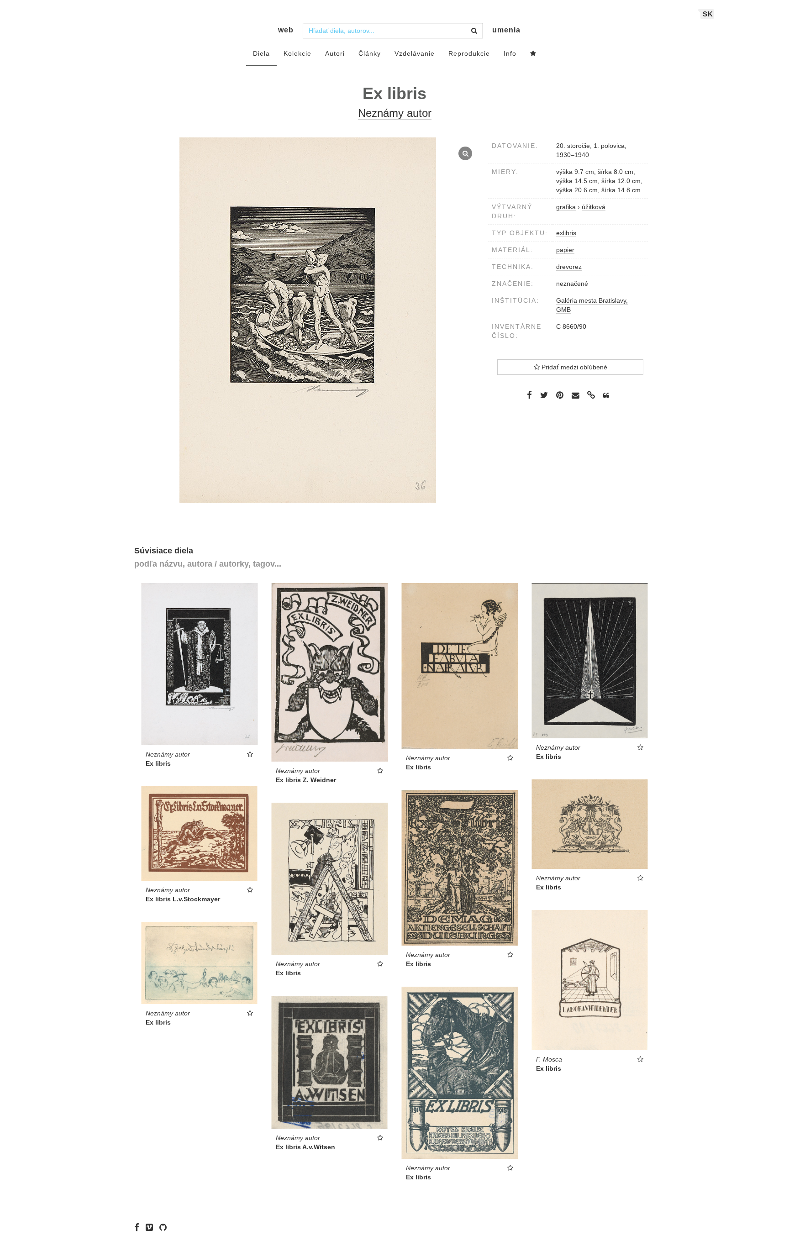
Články (369, 53)
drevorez (569, 266)
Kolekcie (297, 53)
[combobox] (393, 30)
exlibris (566, 233)
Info (510, 53)
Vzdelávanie (414, 53)
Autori (335, 53)
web (286, 30)
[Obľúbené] (533, 54)
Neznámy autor (394, 113)
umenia (506, 30)
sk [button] (708, 14)
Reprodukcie (469, 53)
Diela (261, 53)
